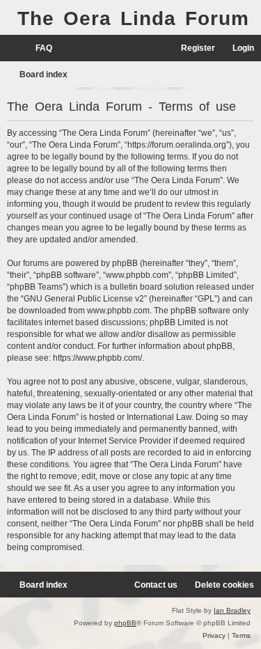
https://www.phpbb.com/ (97, 358)
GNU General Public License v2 (84, 299)
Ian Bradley (232, 610)
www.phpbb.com (118, 310)
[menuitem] (37, 48)
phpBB (125, 623)
